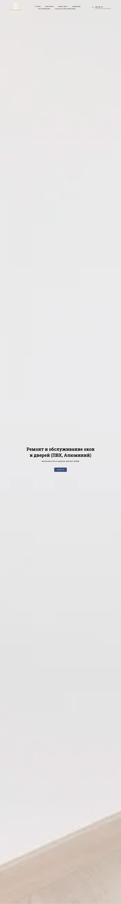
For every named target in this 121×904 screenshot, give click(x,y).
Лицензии (76, 6)
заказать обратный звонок (66, 9)
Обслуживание (44, 9)
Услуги (37, 6)
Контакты (49, 6)
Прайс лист (63, 6)
